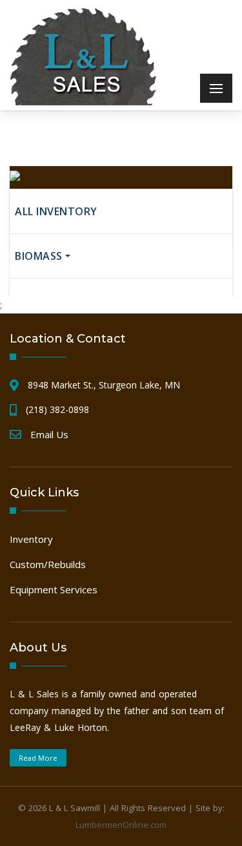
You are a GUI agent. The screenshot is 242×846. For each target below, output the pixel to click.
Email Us (49, 434)
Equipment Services (53, 589)
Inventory (31, 539)
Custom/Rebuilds (48, 564)
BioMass (39, 256)
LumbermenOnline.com (121, 824)
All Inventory (56, 211)
